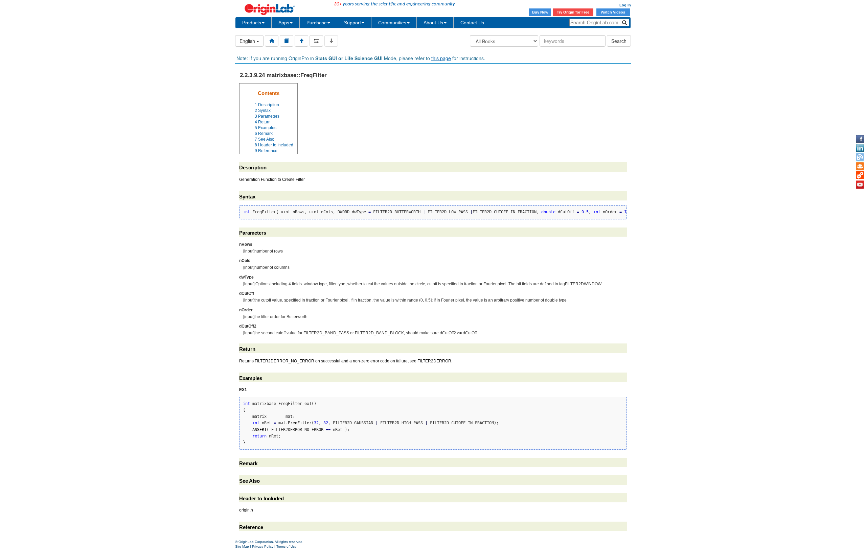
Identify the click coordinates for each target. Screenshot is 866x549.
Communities (392, 22)
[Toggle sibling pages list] (316, 41)
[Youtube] (860, 184)
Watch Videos (613, 12)
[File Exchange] (860, 175)
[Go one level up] (301, 41)
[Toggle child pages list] (331, 41)
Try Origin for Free (573, 12)
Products (251, 22)
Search (618, 41)
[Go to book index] (286, 41)
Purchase (316, 22)
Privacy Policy (262, 546)
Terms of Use (286, 546)
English (248, 41)
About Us (433, 22)
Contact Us (472, 22)
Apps (283, 22)
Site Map (242, 546)
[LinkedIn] (860, 148)
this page (441, 58)
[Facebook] (860, 139)
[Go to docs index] (271, 41)
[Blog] (860, 157)
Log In (625, 5)
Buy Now (540, 12)
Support (352, 22)
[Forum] (860, 166)
